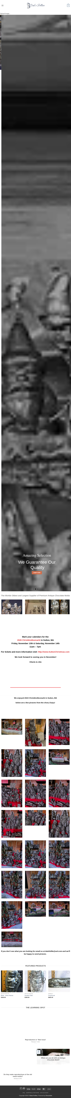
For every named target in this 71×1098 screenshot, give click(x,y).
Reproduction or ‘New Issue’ (35, 497)
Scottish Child (29, 453)
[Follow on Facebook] (21, 546)
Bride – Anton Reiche (7, 453)
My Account (44, 550)
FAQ (24, 550)
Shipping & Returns (32, 550)
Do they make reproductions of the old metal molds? (18, 533)
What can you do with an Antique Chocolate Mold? (53, 516)
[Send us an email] (23, 546)
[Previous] (3, 31)
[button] (2, 5)
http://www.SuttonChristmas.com (54, 109)
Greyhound (51, 453)
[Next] (67, 31)
